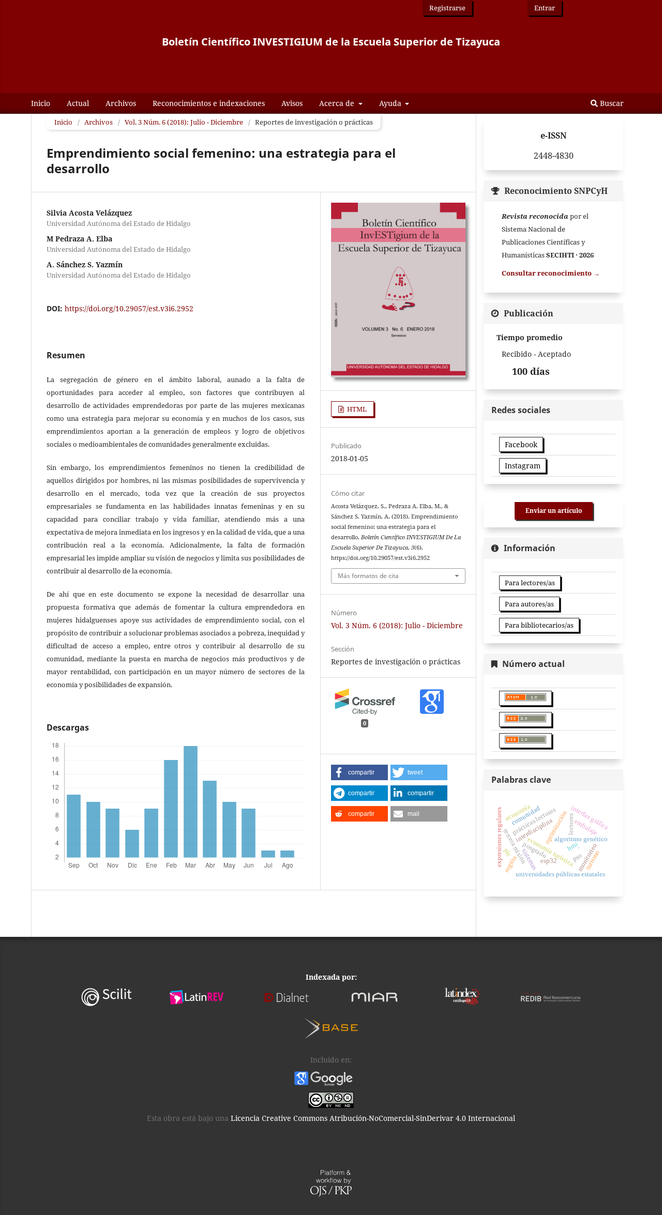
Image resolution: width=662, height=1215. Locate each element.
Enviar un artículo (553, 510)
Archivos (121, 103)
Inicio (40, 103)
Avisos (292, 103)
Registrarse (447, 7)
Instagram (522, 465)
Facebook (521, 444)
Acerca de (337, 103)
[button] (359, 772)
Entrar (544, 7)
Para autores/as (529, 604)
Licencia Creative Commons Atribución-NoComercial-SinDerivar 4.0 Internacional (373, 1118)
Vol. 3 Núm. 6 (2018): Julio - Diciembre (184, 122)
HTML (356, 409)
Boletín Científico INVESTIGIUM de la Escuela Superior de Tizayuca (331, 42)
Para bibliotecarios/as (539, 625)
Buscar (611, 103)
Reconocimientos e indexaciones (209, 103)
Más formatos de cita (368, 575)
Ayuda (391, 103)
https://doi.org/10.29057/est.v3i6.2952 (129, 308)
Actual (78, 103)
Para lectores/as (530, 582)
